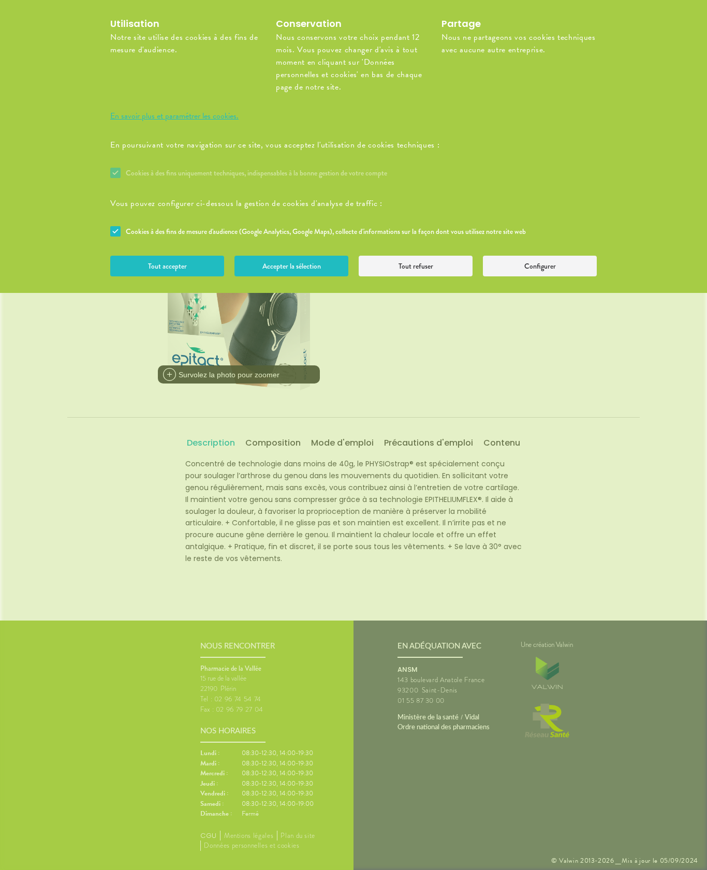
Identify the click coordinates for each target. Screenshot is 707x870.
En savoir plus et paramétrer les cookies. (174, 116)
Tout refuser (416, 266)
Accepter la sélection (291, 266)
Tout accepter (167, 266)
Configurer (540, 266)
